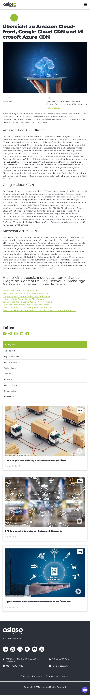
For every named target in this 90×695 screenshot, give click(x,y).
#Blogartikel (63, 101)
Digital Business (11, 356)
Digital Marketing (12, 362)
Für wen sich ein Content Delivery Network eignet (26, 296)
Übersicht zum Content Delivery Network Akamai (26, 305)
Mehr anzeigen (53, 108)
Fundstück (9, 397)
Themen (25, 676)
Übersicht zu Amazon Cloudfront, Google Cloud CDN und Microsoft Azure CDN (39, 310)
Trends (7, 374)
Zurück (11, 18)
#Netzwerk (51, 101)
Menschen (9, 379)
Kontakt (65, 676)
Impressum (37, 676)
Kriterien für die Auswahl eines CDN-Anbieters (24, 299)
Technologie (10, 368)
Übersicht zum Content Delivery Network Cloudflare (27, 307)
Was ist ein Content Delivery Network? (21, 291)
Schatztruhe (10, 391)
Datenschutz (52, 676)
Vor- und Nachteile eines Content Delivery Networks (27, 302)
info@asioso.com (60, 666)
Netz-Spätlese (10, 385)
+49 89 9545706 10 (60, 659)
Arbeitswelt (9, 351)
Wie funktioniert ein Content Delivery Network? (25, 293)
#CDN (74, 104)
